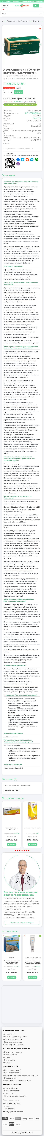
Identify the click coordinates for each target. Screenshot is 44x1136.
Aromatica (19, 149)
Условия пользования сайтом (17, 1081)
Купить (18, 92)
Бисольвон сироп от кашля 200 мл (32, 828)
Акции (7, 1057)
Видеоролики (10, 1078)
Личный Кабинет (12, 1088)
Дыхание (36, 21)
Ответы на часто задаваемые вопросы (21, 1075)
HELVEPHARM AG (33, 113)
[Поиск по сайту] (41, 13)
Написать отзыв (31, 79)
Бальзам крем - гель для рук (12, 958)
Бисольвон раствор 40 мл (11, 828)
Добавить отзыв (12, 790)
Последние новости (13, 1052)
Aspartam (29, 149)
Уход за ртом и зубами (14, 1045)
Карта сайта (9, 1060)
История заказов (11, 1091)
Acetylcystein (9, 149)
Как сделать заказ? (12, 1070)
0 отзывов (18, 79)
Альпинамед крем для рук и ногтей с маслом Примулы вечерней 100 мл (12, 963)
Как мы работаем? (12, 1073)
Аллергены (9, 1034)
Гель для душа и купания (15, 1037)
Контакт (7, 1063)
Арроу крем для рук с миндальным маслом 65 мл (32, 962)
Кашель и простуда (13, 1039)
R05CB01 (37, 118)
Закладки (8, 1093)
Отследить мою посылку (15, 1096)
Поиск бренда (10, 1055)
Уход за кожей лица (13, 1042)
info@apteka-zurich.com (14, 1112)
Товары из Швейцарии (17, 21)
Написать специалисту (21, 923)
